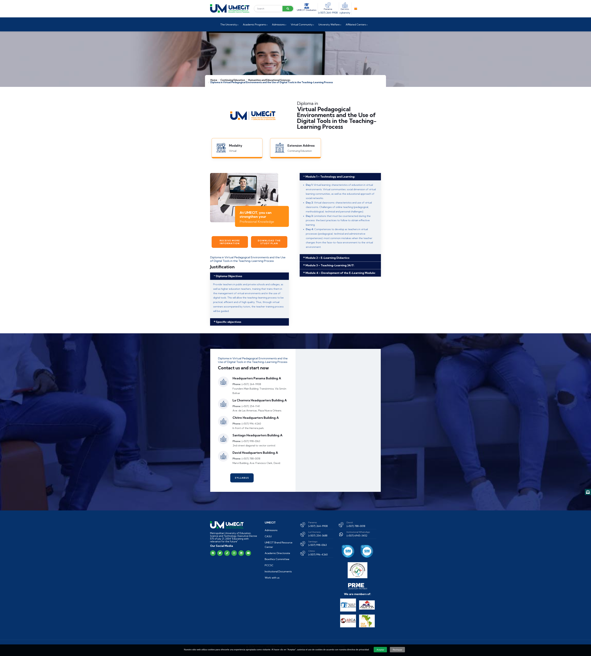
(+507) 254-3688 (317, 535)
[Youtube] (248, 553)
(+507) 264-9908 (328, 12)
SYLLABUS (242, 477)
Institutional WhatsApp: (358, 532)
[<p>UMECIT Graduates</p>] (307, 6)
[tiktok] (227, 553)
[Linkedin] (241, 553)
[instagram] (234, 553)
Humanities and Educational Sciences (269, 80)
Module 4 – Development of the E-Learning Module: (341, 273)
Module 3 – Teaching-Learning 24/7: (330, 265)
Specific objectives (228, 322)
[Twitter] (220, 553)
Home (213, 80)
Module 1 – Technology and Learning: (330, 176)
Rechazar (397, 649)
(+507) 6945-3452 (357, 535)
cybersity (345, 12)
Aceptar (380, 649)
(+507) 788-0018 (356, 526)
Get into (345, 9)
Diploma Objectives (229, 276)
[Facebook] (213, 553)
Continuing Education (232, 80)
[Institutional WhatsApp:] (341, 534)
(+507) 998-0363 (317, 544)
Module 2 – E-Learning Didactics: (328, 258)
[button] (249, 276)
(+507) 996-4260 (318, 554)
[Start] (229, 8)
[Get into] (345, 5)
